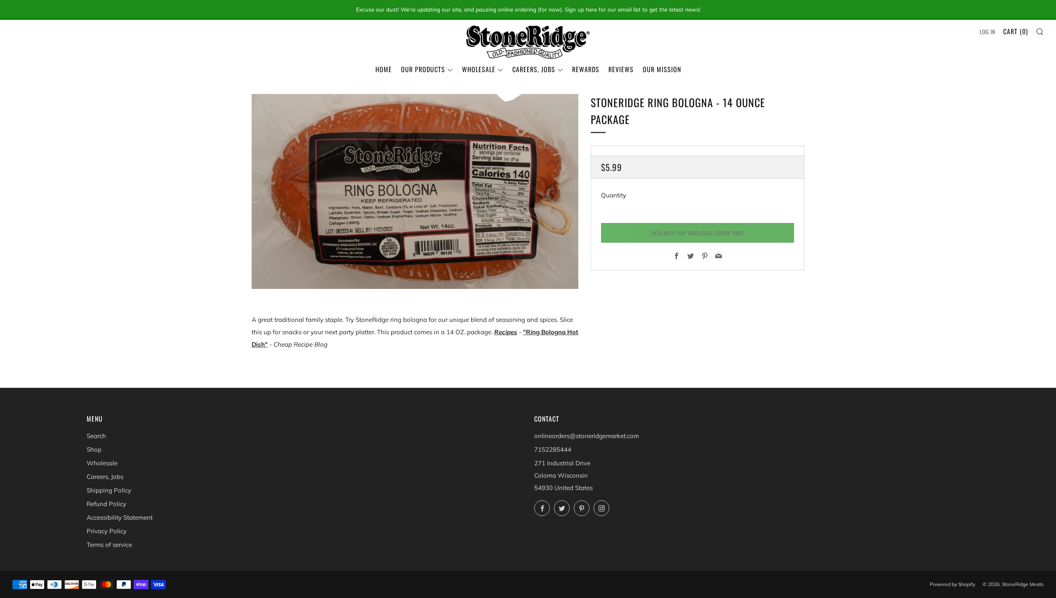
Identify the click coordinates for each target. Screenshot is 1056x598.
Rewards (585, 69)
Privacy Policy (107, 531)
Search (96, 436)
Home (383, 69)
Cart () (1015, 31)
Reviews (621, 69)
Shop (94, 449)
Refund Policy (106, 504)
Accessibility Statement (120, 517)
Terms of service (109, 545)
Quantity (613, 195)
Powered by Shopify (952, 584)
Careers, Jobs (533, 69)
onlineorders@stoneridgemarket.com (586, 436)
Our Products (423, 69)
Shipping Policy (109, 490)
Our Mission (662, 69)
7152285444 (552, 449)
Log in (987, 32)
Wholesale (478, 69)
